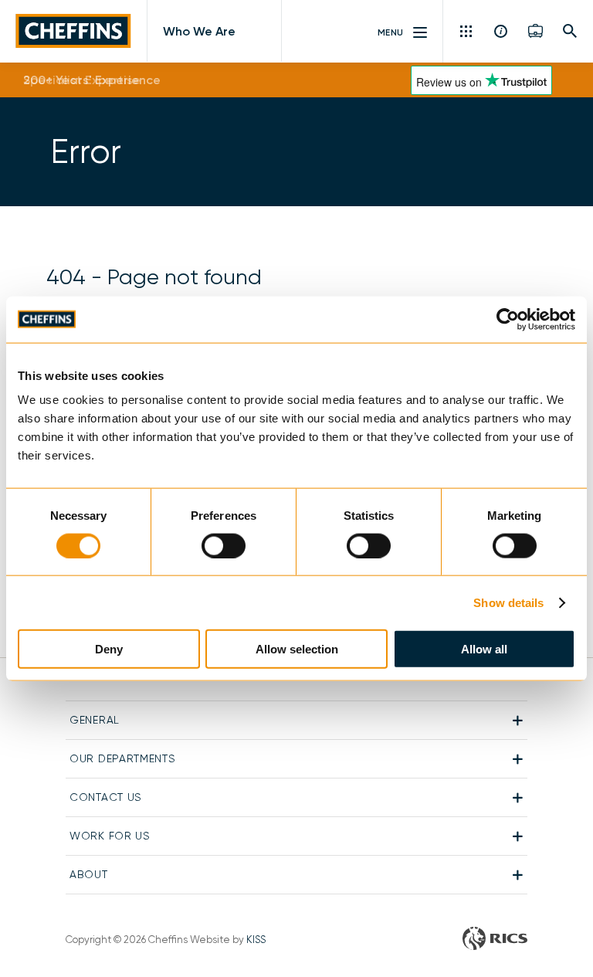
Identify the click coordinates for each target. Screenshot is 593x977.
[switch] (224, 545)
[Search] (570, 31)
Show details (508, 602)
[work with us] (535, 31)
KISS (256, 939)
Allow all (484, 649)
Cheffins (73, 31)
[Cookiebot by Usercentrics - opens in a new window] (507, 319)
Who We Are (199, 31)
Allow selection (297, 649)
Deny (109, 649)
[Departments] (467, 31)
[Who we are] (501, 31)
